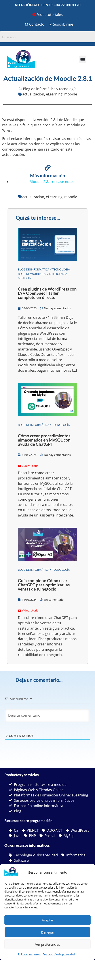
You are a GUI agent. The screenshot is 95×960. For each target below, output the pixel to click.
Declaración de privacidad (59, 954)
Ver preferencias (47, 944)
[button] (82, 59)
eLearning (54, 94)
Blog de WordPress (32, 274)
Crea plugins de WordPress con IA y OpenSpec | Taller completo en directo (47, 293)
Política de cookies (29, 954)
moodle (70, 94)
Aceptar (47, 920)
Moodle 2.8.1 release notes (52, 181)
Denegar (47, 932)
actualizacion (33, 94)
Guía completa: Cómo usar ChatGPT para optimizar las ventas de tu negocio (44, 584)
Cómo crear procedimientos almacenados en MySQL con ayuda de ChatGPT (44, 440)
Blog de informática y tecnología (49, 88)
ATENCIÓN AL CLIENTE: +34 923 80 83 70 (47, 5)
